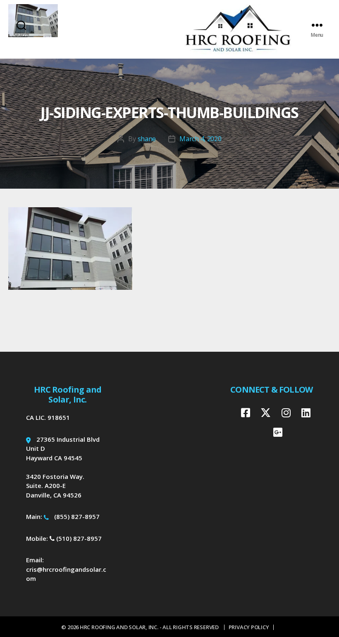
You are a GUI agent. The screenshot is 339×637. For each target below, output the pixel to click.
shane (147, 138)
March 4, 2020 (200, 138)
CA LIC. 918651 (48, 417)
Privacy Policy (249, 627)
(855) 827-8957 (77, 516)
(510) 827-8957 (78, 538)
